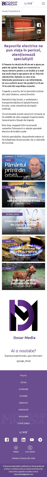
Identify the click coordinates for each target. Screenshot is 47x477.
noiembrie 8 (14, 11)
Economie (23, 389)
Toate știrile (23, 423)
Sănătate (9, 214)
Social (4, 11)
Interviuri (23, 417)
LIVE (29, 3)
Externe (23, 396)
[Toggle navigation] (43, 3)
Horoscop (23, 410)
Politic (23, 376)
